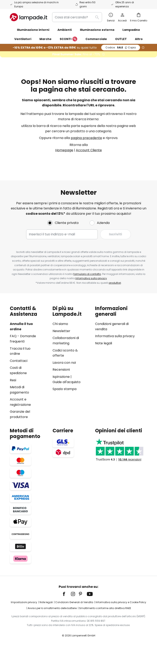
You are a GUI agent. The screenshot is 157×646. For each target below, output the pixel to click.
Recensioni (61, 369)
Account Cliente (89, 150)
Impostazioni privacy (24, 602)
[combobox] (77, 17)
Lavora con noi (64, 362)
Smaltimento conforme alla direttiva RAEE (105, 608)
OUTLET (121, 39)
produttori (115, 283)
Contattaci (18, 360)
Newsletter (61, 331)
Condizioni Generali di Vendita (74, 602)
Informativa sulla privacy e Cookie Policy (121, 602)
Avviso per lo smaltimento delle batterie (52, 608)
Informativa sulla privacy (91, 278)
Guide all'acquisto (67, 382)
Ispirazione (61, 376)
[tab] (29, 363)
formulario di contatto (87, 274)
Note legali (103, 343)
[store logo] (28, 17)
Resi (13, 380)
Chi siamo (60, 323)
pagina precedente (86, 138)
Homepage (64, 150)
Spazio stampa (64, 389)
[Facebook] (66, 593)
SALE (120, 47)
